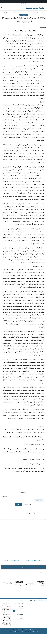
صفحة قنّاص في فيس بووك (23, 3)
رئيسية (37, 632)
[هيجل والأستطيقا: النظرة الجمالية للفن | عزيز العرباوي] (7, 578)
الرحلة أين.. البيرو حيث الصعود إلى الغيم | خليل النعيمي (6, 619)
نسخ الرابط (18, 504)
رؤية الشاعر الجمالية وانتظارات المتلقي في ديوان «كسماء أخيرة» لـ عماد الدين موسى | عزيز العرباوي (18, 583)
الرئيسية (41, 12)
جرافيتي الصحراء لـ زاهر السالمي (7, 613)
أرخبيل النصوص (32, 632)
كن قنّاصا (10, 632)
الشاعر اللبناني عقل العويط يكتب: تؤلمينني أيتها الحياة (6, 623)
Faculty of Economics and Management (6, 616)
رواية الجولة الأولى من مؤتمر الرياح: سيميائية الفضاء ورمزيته (29, 583)
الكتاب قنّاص (15, 632)
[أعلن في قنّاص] (23, 593)
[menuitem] (45, 1)
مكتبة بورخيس (37, 12)
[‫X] (32, 515)
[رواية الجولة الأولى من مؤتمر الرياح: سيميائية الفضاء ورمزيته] (28, 578)
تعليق (23, 567)
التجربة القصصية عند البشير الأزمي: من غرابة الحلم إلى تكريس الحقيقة (39, 583)
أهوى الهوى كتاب (41, 528)
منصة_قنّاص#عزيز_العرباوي (39, 501)
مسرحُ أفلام (22, 632)
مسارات (19, 632)
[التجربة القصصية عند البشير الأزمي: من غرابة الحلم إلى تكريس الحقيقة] (39, 577)
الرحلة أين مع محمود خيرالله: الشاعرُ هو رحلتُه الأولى (6, 605)
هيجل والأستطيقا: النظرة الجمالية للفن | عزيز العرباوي (8, 582)
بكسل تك (14, 629)
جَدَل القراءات (32, 12)
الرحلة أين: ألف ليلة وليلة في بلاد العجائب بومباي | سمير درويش (6, 609)
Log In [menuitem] (42, 1)
